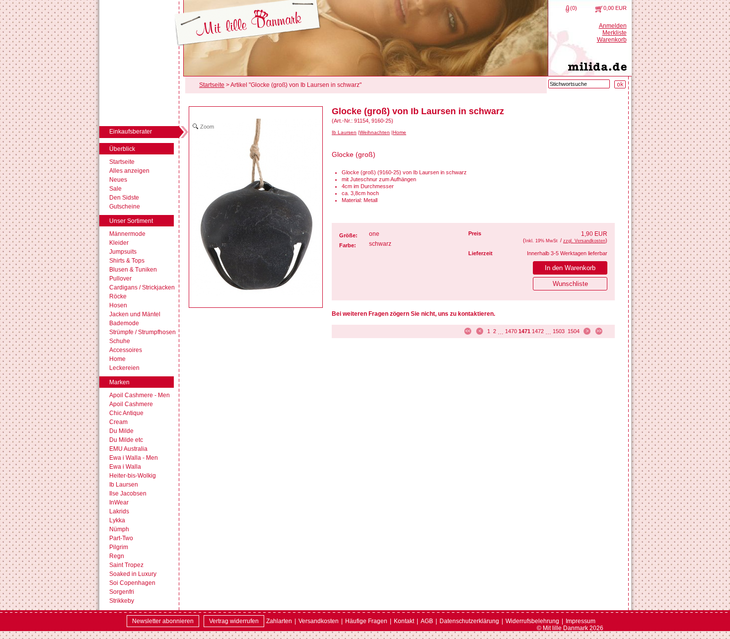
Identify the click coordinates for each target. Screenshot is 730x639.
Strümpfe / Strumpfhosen (142, 332)
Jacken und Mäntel (134, 314)
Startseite (122, 161)
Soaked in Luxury (132, 573)
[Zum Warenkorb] (599, 9)
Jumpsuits (123, 251)
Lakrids (119, 511)
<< (467, 331)
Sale (115, 188)
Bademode (124, 323)
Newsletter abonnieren (163, 621)
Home (117, 358)
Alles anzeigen (129, 170)
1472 (538, 331)
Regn (116, 556)
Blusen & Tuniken (133, 269)
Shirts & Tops (127, 260)
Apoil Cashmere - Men (139, 395)
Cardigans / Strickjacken (142, 287)
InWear (119, 502)
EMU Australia (128, 448)
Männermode (127, 233)
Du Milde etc (126, 439)
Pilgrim (118, 547)
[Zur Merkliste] (567, 9)
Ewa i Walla (125, 466)
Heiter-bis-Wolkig (132, 475)
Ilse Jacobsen (127, 493)
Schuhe (119, 341)
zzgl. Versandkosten (584, 240)
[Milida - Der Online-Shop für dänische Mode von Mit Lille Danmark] (247, 23)
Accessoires (125, 350)
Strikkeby (121, 600)
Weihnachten (375, 132)
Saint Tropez (126, 565)
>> (598, 331)
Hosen (118, 305)
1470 (511, 331)
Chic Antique (126, 413)
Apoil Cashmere (131, 404)
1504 (574, 331)
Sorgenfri (121, 591)
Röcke (118, 296)
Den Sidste (124, 197)
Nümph (119, 529)
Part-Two (121, 538)
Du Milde (121, 430)
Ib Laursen (123, 484)
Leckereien (124, 367)
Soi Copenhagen (132, 582)
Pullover (120, 278)
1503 (559, 331)
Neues (118, 179)
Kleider (119, 242)
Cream (118, 422)
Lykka (117, 520)
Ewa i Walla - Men (133, 457)
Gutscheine (124, 206)
